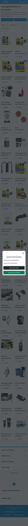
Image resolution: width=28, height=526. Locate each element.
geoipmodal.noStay (14, 268)
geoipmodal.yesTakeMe (14, 272)
